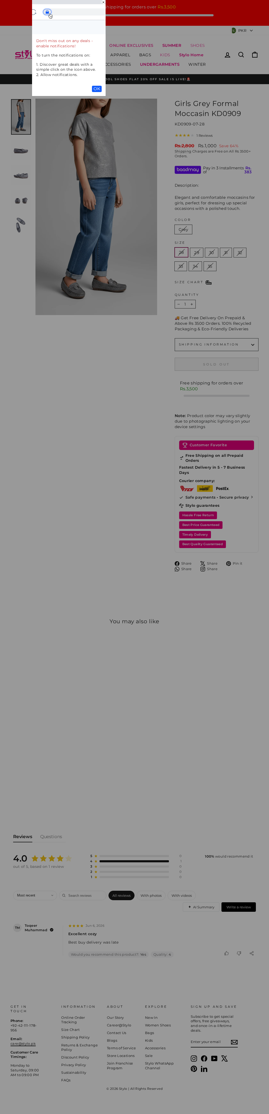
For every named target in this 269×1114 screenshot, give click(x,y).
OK (97, 88)
